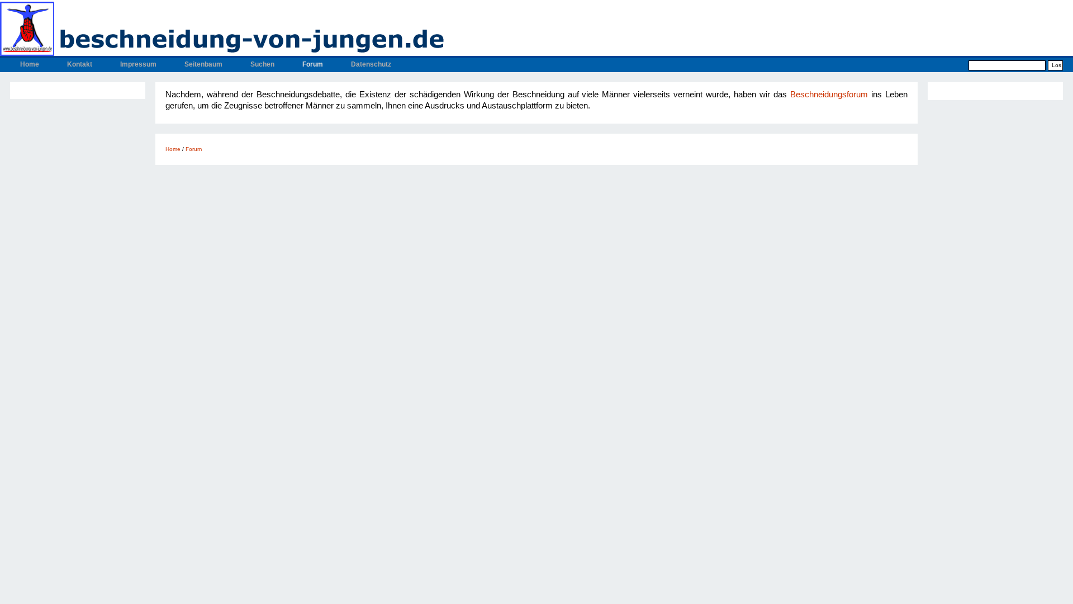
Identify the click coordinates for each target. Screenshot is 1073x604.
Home (29, 64)
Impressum (138, 64)
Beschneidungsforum (830, 94)
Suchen (262, 64)
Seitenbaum (203, 64)
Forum (312, 64)
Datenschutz (371, 64)
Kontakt (79, 64)
